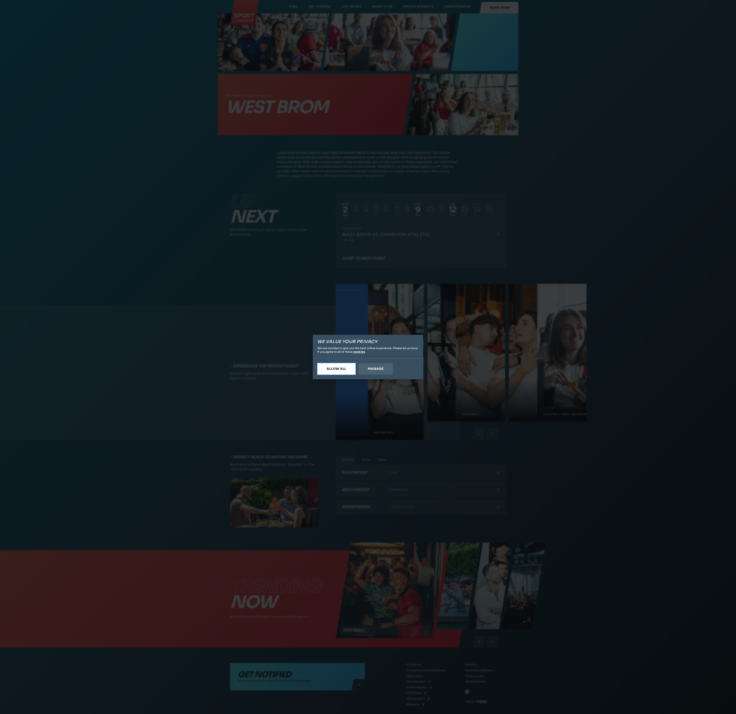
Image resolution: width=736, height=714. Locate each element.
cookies (359, 352)
